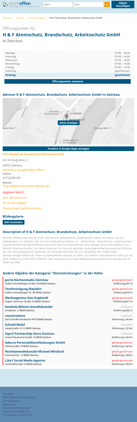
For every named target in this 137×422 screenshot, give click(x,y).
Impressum (9, 404)
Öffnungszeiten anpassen (67, 81)
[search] (107, 4)
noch (24, 4)
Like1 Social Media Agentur (25, 360)
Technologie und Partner (17, 414)
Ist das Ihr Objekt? (15, 203)
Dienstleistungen (37, 17)
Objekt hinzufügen (123, 4)
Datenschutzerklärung (16, 411)
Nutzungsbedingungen (16, 407)
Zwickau (20, 17)
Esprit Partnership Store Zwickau (29, 333)
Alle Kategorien (12, 400)
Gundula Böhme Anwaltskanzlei (29, 307)
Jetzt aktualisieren (14, 198)
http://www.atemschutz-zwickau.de (26, 186)
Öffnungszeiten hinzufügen (19, 397)
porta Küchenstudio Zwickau (26, 280)
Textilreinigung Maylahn (23, 289)
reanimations (15, 316)
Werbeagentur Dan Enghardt (26, 298)
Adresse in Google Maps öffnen (24, 170)
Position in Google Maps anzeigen (68, 148)
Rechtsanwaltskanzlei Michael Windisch (34, 351)
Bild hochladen (13, 222)
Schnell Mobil (15, 324)
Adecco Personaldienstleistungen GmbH (35, 342)
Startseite (7, 17)
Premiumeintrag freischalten (22, 208)
